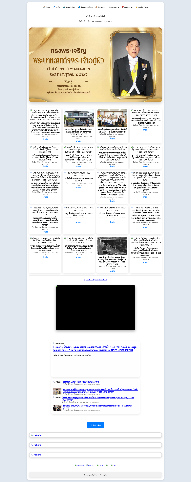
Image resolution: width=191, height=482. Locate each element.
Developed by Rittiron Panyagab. (95, 475)
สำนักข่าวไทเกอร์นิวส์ (95, 16)
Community (113, 7)
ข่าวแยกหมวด (95, 425)
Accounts (100, 7)
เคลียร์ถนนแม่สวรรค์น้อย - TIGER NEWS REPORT (81, 382)
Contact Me (127, 7)
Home (46, 7)
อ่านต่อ (45, 139)
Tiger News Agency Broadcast (95, 280)
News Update (69, 7)
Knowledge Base (85, 7)
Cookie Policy (142, 7)
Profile (56, 7)
